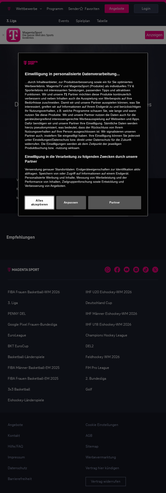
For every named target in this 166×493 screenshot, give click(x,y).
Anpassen (71, 202)
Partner (114, 202)
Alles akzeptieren (39, 202)
